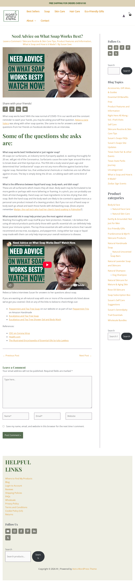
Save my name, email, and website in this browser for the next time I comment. (45, 426)
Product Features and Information (74, 41)
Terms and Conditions (16, 507)
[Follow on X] (116, 53)
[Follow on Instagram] (116, 47)
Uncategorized (115, 169)
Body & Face (114, 204)
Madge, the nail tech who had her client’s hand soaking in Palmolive (47, 209)
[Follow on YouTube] (110, 47)
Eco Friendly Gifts (116, 228)
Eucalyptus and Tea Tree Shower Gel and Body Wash (35, 319)
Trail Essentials (115, 315)
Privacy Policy (12, 503)
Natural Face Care (121, 209)
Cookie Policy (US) (14, 510)
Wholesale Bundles (117, 320)
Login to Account (13, 485)
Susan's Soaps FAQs (118, 138)
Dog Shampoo (119, 274)
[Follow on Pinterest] (128, 47)
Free (110, 101)
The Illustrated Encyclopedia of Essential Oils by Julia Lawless (39, 340)
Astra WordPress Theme (84, 568)
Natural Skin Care (121, 213)
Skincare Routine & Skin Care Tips (39, 41)
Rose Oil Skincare (116, 289)
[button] (34, 20)
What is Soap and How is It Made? (39, 44)
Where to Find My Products (18, 478)
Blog (7, 482)
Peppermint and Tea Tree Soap (24, 308)
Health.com (14, 336)
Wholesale (10, 500)
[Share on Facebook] (5, 109)
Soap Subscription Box (119, 295)
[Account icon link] (124, 16)
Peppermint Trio (81, 308)
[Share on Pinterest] (12, 109)
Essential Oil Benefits (118, 97)
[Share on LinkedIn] (18, 109)
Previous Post (11, 355)
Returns (9, 514)
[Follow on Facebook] (122, 47)
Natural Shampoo (117, 270)
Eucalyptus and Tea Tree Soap (24, 316)
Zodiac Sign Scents (117, 183)
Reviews (9, 489)
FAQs (7, 496)
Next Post (85, 355)
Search (111, 65)
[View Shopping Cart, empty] (130, 15)
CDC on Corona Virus (19, 333)
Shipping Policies (13, 492)
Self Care (112, 124)
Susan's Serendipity (117, 309)
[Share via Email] (25, 109)
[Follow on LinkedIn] (110, 53)
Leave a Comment (12, 41)
